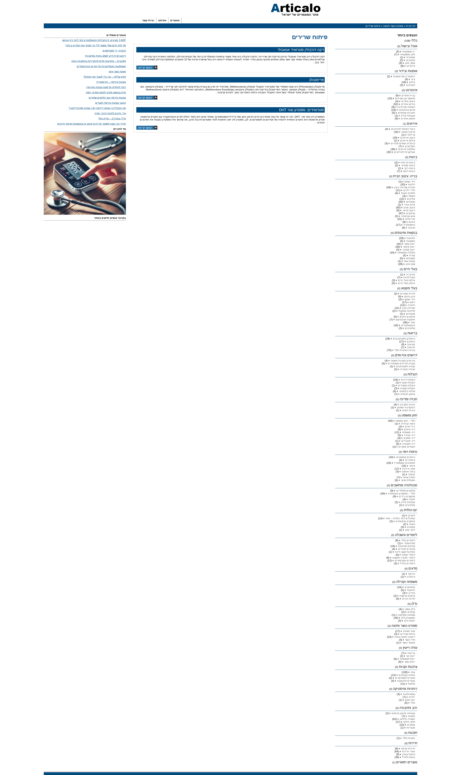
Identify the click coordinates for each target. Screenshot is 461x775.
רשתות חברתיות (406, 107)
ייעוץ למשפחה (407, 658)
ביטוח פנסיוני (408, 165)
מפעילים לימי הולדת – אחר (400, 518)
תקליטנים (410, 146)
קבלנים (411, 612)
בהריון (412, 592)
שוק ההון (410, 264)
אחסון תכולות (407, 394)
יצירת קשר (148, 20)
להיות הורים (408, 598)
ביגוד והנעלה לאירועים (403, 129)
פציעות (411, 344)
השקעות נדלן (408, 617)
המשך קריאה (145, 67)
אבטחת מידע (408, 115)
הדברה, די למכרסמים (114, 50)
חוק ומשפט (409, 415)
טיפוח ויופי (410, 452)
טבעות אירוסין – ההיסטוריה (111, 82)
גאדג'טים (410, 505)
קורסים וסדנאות (406, 546)
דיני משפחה (408, 432)
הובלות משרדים (406, 385)
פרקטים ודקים (407, 316)
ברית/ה (411, 134)
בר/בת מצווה (408, 131)
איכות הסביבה (407, 404)
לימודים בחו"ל (407, 563)
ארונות (411, 227)
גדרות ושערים (407, 293)
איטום (412, 221)
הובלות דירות (408, 379)
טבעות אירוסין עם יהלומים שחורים (107, 97)
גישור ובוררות (408, 423)
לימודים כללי (408, 540)
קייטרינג (411, 65)
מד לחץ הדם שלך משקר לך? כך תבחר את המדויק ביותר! (95, 45)
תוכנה (412, 499)
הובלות (412, 374)
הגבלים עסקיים (407, 446)
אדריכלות (410, 219)
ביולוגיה (411, 576)
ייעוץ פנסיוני (408, 249)
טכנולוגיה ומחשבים (404, 485)
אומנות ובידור (408, 71)
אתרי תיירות (408, 751)
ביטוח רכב (409, 168)
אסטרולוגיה (409, 694)
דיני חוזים (410, 426)
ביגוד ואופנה (408, 471)
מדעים (412, 568)
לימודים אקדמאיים (405, 560)
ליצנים (411, 515)
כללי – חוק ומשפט (405, 420)
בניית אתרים (408, 95)
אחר (413, 322)
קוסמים (411, 527)
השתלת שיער (408, 480)
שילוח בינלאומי (407, 391)
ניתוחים (411, 341)
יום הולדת (410, 510)
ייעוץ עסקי (409, 243)
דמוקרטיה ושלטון (406, 407)
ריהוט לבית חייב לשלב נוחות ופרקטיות (105, 55)
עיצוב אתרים (408, 101)
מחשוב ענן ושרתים (405, 98)
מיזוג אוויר (409, 204)
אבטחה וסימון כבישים (403, 713)
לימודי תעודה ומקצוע (403, 557)
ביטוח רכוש (409, 171)
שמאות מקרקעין (406, 614)
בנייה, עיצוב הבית (405, 176)
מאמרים (175, 20)
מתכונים (410, 60)
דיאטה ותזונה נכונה (405, 636)
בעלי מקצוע (409, 288)
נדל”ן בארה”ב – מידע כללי (112, 118)
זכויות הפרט (408, 410)
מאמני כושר (408, 642)
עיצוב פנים (409, 207)
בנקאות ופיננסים (406, 232)
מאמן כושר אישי (117, 71)
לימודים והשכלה (406, 535)
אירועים (412, 123)
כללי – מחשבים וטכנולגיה (401, 493)
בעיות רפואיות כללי (405, 350)
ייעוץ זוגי (410, 656)
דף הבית (410, 25)
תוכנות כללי (409, 738)
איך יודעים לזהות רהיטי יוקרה (110, 113)
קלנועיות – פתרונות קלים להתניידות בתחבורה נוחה (98, 61)
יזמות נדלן (409, 620)
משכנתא (410, 258)
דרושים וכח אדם (406, 355)
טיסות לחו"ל (408, 757)
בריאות (412, 333)
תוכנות (412, 732)
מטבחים (410, 201)
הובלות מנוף (408, 382)
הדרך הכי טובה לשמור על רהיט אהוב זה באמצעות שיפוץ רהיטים (91, 123)
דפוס (412, 302)
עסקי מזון (410, 63)
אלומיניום (410, 328)
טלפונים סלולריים (405, 490)
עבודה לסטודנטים (405, 366)
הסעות (411, 716)
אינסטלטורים (408, 325)
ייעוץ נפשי (409, 661)
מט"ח (412, 255)
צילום (412, 82)
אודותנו (162, 20)
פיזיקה (411, 573)
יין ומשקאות (408, 51)
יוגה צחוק (410, 699)
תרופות (411, 347)
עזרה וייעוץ (410, 647)
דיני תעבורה (408, 443)
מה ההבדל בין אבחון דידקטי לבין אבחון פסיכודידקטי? (97, 108)
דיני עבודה (409, 435)
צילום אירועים (407, 140)
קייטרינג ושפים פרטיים (403, 143)
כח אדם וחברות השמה (403, 360)
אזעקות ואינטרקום (405, 319)
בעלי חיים (410, 269)
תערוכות (410, 85)
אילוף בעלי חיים (406, 280)
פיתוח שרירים (407, 634)
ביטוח (413, 157)
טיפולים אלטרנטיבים (404, 338)
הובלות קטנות (407, 388)
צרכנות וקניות (408, 667)
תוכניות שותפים (406, 112)
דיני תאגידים (408, 440)
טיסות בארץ (408, 754)
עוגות (412, 524)
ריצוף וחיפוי (408, 210)
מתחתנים (410, 587)
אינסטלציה (409, 224)
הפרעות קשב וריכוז (405, 551)
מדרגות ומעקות (407, 310)
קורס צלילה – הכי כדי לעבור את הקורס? (104, 76)
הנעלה (411, 474)
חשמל (412, 196)
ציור (413, 79)
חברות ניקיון (408, 308)
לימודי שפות (408, 554)
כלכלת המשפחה (406, 252)
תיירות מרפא (408, 748)
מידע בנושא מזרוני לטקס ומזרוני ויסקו (106, 92)
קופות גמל (409, 261)
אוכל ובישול (409, 46)
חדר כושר (410, 639)
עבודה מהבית (407, 369)
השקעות (410, 241)
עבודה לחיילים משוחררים (401, 363)
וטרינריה (410, 274)
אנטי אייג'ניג (408, 468)
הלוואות (411, 238)
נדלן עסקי (410, 609)
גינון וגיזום (409, 296)
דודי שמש (410, 181)
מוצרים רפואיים (406, 762)
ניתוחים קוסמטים (405, 457)
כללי (414, 40)
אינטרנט (411, 90)
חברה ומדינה (408, 399)
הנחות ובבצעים (407, 675)
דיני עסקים (409, 438)
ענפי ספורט (409, 631)
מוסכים (411, 724)
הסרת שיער (409, 477)
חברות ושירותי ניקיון (404, 187)
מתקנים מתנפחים (405, 521)
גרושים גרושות (407, 595)
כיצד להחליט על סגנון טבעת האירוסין (106, 87)
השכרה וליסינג (407, 719)
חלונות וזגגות (408, 193)
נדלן (414, 604)
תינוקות (411, 590)
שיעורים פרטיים (406, 549)
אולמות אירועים (406, 149)
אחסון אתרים (408, 118)
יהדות (412, 697)
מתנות (411, 683)
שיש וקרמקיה (408, 216)
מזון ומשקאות (407, 54)
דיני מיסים (409, 429)
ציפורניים (410, 460)
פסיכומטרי (409, 543)
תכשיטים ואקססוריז (404, 462)
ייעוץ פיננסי (409, 246)
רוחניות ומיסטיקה (405, 689)
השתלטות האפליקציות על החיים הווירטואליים (101, 66)
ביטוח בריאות (408, 162)
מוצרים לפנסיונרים (405, 677)
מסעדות (410, 57)
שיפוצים (410, 213)
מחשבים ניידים (407, 496)
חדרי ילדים (409, 190)
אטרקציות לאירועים (404, 152)
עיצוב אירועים (407, 137)
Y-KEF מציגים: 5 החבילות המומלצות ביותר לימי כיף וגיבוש (94, 40)
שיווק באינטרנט (407, 109)
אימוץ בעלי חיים (406, 283)
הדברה (411, 305)
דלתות (411, 184)
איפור (412, 465)
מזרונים (411, 198)
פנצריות (411, 727)
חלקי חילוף (409, 721)
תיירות (412, 743)
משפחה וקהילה (406, 582)
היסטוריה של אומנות (404, 76)
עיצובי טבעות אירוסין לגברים (110, 102)
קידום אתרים (408, 104)
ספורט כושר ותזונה (393, 25)
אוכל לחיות (409, 277)
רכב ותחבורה (408, 708)
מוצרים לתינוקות (406, 680)
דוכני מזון (410, 529)
